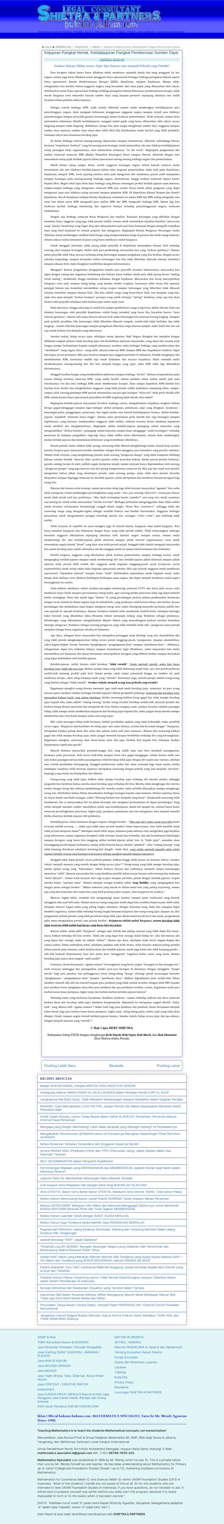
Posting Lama (168, 1065)
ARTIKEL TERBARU (127, 1342)
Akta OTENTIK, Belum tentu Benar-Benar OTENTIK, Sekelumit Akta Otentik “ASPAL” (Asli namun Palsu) (111, 1191)
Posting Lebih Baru (60, 1065)
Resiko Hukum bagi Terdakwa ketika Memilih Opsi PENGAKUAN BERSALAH (92, 1222)
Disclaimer (121, 1387)
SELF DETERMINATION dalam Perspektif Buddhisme (76, 1161)
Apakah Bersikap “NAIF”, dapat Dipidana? (68, 1239)
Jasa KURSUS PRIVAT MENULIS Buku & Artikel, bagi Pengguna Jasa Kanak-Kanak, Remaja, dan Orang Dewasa (73, 1398)
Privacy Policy (124, 1382)
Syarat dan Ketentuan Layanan (135, 1362)
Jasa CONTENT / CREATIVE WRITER (62, 1384)
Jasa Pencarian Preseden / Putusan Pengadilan (69, 1347)
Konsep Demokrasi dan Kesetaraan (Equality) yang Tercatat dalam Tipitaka (92, 1288)
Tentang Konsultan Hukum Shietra (138, 1352)
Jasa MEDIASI (47, 1370)
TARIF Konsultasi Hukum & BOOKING (62, 1342)
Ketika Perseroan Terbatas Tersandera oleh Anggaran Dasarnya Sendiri (89, 1144)
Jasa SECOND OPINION (54, 1365)
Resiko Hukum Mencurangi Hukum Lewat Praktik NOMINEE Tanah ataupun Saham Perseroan (104, 1198)
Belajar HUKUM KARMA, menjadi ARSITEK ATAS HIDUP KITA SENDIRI (88, 1086)
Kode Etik (121, 1377)
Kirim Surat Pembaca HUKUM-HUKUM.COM (67, 1406)
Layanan (120, 1367)
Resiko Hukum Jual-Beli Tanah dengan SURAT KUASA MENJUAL (84, 1216)
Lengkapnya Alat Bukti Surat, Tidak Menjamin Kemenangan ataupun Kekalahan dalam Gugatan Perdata (111, 1099)
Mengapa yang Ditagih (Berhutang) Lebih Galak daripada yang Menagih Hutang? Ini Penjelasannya (108, 1127)
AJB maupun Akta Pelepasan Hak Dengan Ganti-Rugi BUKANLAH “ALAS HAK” (94, 1185)
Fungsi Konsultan (126, 1357)
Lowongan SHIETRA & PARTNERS (138, 1392)
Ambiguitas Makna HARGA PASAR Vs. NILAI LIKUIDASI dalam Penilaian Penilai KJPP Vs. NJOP (104, 1092)
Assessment (45, 1389)
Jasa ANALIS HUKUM (52, 1360)
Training (120, 1372)
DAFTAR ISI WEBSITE (129, 1337)
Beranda (116, 1065)
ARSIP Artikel (46, 1337)
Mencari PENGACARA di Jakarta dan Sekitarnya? (148, 1347)
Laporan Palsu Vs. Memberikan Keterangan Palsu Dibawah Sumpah (86, 1178)
